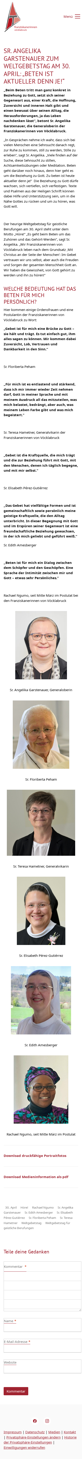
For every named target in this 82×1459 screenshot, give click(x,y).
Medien (54, 1432)
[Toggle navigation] (69, 16)
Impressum (13, 1432)
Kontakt (70, 1432)
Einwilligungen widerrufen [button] (24, 1447)
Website (10, 1362)
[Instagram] (47, 1421)
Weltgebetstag (31, 1223)
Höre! (24, 1207)
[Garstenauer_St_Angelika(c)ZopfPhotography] (41, 645)
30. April (11, 1207)
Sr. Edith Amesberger (39, 1212)
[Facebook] (35, 1421)
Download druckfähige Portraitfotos (35, 1155)
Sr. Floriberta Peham (42, 1218)
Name (10, 1321)
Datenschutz (35, 1432)
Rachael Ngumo (43, 1207)
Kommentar (15, 1266)
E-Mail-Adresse (17, 1341)
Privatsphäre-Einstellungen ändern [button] (33, 1437)
